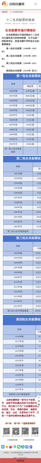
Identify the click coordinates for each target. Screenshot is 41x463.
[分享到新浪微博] (11, 447)
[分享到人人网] (22, 447)
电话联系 (20, 460)
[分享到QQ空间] (7, 447)
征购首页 (5, 12)
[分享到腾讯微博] (15, 447)
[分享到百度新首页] (30, 447)
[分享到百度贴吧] (26, 447)
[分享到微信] (18, 447)
